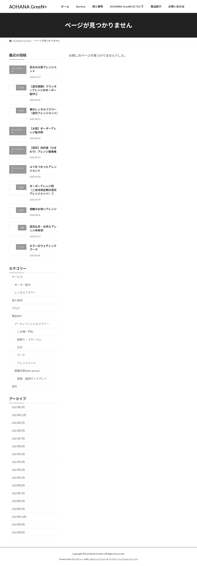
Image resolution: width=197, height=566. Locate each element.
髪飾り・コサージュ (29, 339)
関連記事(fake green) (27, 370)
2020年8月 (18, 485)
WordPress (78, 559)
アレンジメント (26, 363)
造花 (14, 386)
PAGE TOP (188, 545)
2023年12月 (19, 415)
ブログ (16, 308)
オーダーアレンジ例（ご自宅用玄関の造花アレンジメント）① (43, 189)
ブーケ (21, 355)
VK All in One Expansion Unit (123, 559)
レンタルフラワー (25, 292)
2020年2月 (18, 501)
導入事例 (17, 300)
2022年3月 (18, 423)
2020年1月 (18, 508)
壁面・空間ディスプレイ (32, 378)
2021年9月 (18, 430)
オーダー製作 (22, 284)
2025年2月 (18, 407)
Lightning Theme (97, 559)
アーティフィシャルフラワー (31, 323)
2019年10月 (19, 516)
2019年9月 (18, 524)
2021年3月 (18, 462)
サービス (17, 276)
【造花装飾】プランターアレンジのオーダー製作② (43, 90)
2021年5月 (18, 454)
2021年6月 (18, 446)
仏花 (20, 347)
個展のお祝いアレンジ (43, 209)
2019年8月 (18, 532)
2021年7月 (18, 438)
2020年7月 (18, 493)
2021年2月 (18, 469)
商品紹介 (17, 316)
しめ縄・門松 (25, 331)
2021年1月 (18, 477)
